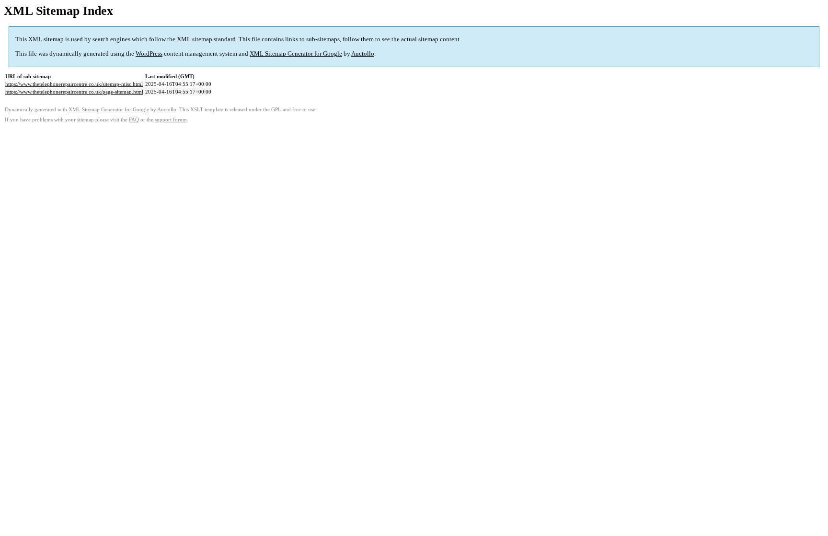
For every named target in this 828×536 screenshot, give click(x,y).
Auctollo (362, 53)
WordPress (149, 53)
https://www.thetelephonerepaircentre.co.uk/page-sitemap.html (74, 92)
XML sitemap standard (206, 39)
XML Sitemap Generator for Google (296, 53)
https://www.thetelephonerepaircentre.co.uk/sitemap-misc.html (74, 84)
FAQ (134, 119)
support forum (171, 119)
